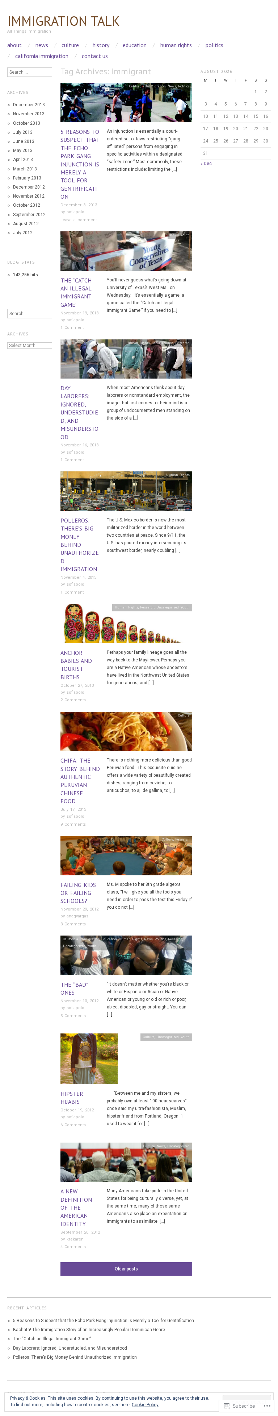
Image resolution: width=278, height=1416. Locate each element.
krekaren (75, 1239)
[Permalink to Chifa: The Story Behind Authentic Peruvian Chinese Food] (126, 733)
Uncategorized (167, 607)
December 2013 (29, 104)
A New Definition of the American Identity (76, 1207)
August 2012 (26, 223)
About (14, 45)
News (41, 45)
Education (135, 45)
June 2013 (23, 141)
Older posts (126, 1268)
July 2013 (23, 132)
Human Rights (176, 45)
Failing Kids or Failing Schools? (78, 893)
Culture (70, 45)
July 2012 (23, 232)
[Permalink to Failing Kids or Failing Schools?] (126, 857)
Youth (185, 235)
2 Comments (73, 700)
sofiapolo (75, 212)
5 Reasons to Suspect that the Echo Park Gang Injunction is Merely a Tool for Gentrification (79, 164)
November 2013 (29, 113)
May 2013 (23, 150)
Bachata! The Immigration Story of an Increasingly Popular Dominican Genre (89, 1329)
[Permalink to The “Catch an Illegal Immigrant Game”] (126, 253)
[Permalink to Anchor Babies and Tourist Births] (126, 625)
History (101, 45)
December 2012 (29, 187)
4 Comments (73, 1246)
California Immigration (41, 56)
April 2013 (23, 159)
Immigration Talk (63, 20)
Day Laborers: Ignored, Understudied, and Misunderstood (79, 412)
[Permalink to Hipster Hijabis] (89, 1061)
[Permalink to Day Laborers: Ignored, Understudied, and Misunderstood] (126, 361)
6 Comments (73, 1125)
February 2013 (27, 178)
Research (182, 343)
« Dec (206, 163)
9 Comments (73, 824)
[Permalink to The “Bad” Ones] (126, 957)
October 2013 (26, 123)
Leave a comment (78, 220)
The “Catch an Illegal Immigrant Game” (52, 1338)
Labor (156, 343)
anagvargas (77, 916)
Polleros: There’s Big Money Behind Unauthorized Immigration (79, 545)
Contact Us (95, 56)
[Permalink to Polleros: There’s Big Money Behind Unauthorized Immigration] (126, 493)
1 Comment (72, 327)
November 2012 (29, 196)
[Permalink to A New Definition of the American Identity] (126, 1164)
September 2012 (29, 214)
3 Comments (73, 924)
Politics (214, 45)
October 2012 (26, 205)
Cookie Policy (145, 1404)
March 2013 (25, 169)
